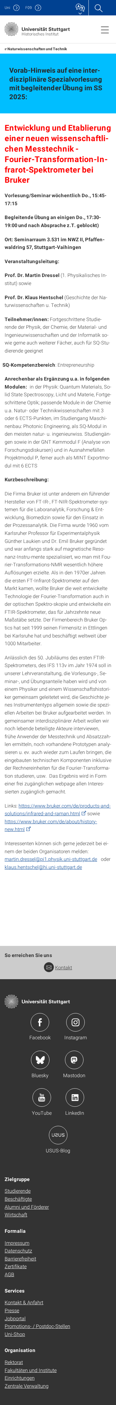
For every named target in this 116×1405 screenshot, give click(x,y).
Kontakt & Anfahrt (24, 1302)
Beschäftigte (18, 1198)
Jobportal (15, 1318)
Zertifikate (16, 1266)
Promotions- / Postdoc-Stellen (37, 1326)
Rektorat (14, 1362)
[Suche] (98, 7)
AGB (9, 1274)
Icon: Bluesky (40, 1060)
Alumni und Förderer (27, 1206)
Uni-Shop (15, 1334)
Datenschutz (18, 1250)
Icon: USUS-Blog (58, 1135)
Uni (7, 7)
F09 (28, 7)
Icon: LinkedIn (75, 1097)
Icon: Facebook (40, 1022)
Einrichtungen (20, 1377)
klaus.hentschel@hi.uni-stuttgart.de (43, 867)
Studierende (18, 1190)
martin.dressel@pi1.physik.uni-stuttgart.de (51, 859)
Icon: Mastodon (74, 1060)
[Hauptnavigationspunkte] (104, 29)
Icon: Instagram (75, 1022)
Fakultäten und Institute (31, 1370)
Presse (12, 1310)
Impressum (17, 1243)
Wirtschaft (16, 1214)
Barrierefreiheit (20, 1258)
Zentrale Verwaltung (27, 1386)
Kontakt (63, 967)
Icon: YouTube (41, 1097)
